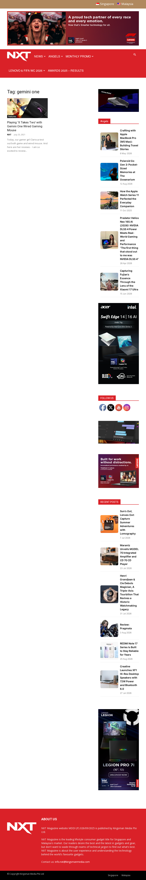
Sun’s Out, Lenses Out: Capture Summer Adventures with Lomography (128, 522)
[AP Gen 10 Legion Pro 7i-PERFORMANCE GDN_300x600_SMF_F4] (118, 789)
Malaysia (126, 875)
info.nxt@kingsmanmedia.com (72, 861)
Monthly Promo (78, 56)
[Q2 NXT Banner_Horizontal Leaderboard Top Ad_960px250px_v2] (73, 44)
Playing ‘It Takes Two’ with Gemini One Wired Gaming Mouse (24, 126)
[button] (134, 54)
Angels (54, 56)
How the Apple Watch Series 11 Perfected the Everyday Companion (129, 199)
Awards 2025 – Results (66, 70)
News (38, 56)
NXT (9, 134)
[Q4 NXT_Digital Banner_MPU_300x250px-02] (118, 487)
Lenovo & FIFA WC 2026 (25, 70)
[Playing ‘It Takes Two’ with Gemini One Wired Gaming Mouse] (27, 108)
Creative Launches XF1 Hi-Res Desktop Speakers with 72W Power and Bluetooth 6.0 (129, 677)
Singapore (113, 875)
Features (12, 116)
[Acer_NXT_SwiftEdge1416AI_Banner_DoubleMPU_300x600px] (118, 383)
